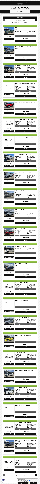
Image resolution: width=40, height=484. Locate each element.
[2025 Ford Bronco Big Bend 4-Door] (9, 123)
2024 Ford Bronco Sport (24, 137)
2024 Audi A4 (25, 28)
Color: (16, 33)
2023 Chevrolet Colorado (25, 83)
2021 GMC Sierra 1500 (25, 264)
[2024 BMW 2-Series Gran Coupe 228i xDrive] (9, 50)
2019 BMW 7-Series (23, 65)
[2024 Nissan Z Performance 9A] (9, 338)
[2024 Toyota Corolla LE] (9, 391)
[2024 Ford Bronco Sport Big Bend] (9, 140)
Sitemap (21, 480)
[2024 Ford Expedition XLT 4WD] (9, 158)
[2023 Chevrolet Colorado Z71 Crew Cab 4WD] (9, 86)
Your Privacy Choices (25, 480)
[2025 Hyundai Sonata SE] (9, 321)
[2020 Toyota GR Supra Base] (9, 408)
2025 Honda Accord (21, 300)
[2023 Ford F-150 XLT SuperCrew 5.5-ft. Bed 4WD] (9, 213)
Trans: (28, 33)
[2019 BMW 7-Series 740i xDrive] (9, 69)
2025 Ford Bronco (24, 119)
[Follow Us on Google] (22, 4)
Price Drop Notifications (9, 38)
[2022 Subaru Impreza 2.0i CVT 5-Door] (9, 373)
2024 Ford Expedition (23, 154)
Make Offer (31, 35)
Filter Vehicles (20, 17)
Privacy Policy (23, 479)
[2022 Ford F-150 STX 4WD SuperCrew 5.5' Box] (9, 175)
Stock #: (16, 31)
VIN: (27, 31)
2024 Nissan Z (23, 335)
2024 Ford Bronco (25, 102)
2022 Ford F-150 (25, 191)
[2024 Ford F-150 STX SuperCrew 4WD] (9, 232)
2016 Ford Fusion (20, 246)
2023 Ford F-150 (25, 210)
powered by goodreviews (13, 481)
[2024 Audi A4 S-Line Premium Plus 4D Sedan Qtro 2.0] (9, 31)
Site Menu (20, 11)
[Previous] (4, 20)
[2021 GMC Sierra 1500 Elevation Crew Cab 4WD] (9, 267)
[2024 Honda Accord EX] (9, 286)
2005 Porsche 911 (23, 352)
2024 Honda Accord (21, 282)
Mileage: (28, 70)
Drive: (16, 70)
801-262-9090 (29, 2)
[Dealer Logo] (20, 7)
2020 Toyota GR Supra (22, 405)
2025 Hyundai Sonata (22, 317)
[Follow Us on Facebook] (18, 4)
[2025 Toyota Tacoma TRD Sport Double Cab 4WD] (9, 462)
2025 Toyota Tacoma (25, 459)
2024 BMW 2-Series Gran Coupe (25, 47)
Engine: (28, 32)
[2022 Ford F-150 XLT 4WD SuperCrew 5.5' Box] (9, 194)
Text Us (26, 40)
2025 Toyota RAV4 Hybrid (23, 422)
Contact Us (20, 479)
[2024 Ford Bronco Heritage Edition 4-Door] (9, 105)
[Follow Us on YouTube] (20, 4)
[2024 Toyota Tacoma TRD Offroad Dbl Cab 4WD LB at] (9, 443)
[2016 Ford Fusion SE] (9, 249)
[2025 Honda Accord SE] (9, 303)
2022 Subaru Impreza (24, 370)
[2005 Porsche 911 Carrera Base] (9, 356)
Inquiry (20, 35)
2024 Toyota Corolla (21, 387)
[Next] (36, 20)
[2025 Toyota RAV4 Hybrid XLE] (9, 426)
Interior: (16, 32)
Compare (9, 36)
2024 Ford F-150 (24, 229)
